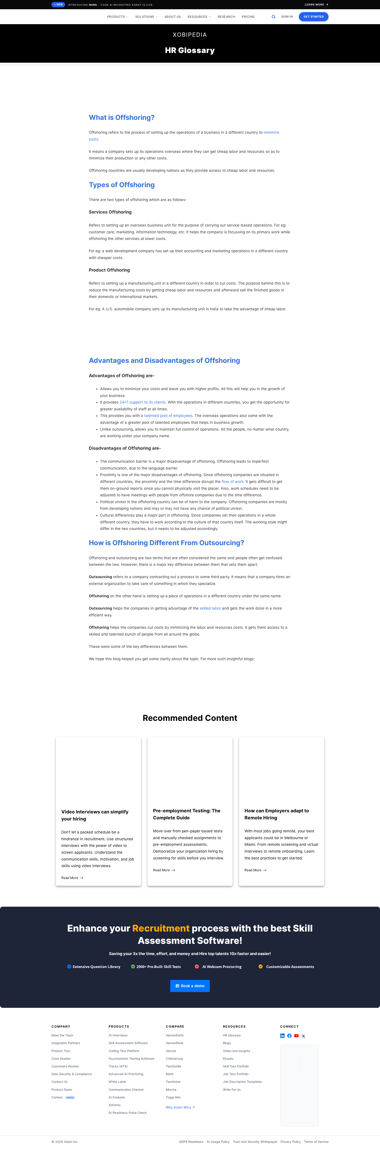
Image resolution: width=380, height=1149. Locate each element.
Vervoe (171, 1051)
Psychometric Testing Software (131, 1058)
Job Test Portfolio (235, 1074)
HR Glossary (232, 1035)
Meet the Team (62, 1035)
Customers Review (65, 1066)
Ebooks (228, 1058)
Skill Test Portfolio (236, 1066)
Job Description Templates (242, 1082)
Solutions (144, 16)
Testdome (173, 1082)
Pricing (248, 16)
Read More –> (72, 878)
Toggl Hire (173, 1097)
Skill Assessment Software (128, 1043)
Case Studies (61, 1058)
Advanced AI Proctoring (126, 1074)
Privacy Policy (291, 1142)
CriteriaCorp (174, 1058)
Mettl (169, 1074)
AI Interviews (118, 1035)
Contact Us (59, 1082)
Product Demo (61, 1089)
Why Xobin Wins (179, 1107)
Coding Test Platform (124, 1051)
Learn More (314, 4)
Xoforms (115, 1105)
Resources (197, 16)
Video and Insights (236, 1051)
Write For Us (232, 1089)
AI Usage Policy (218, 1142)
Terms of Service (316, 1142)
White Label (117, 1082)
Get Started (314, 16)
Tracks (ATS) (118, 1066)
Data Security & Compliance (71, 1074)
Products (116, 16)
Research (226, 16)
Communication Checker (126, 1089)
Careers (62, 1097)
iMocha (171, 1089)
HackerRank (174, 1043)
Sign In (287, 16)
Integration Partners (65, 1043)
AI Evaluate (117, 1097)
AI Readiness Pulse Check (128, 1112)
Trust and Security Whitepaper (255, 1142)
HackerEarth (175, 1035)
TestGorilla (173, 1066)
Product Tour (60, 1051)
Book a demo (192, 986)
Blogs (227, 1043)
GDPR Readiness (191, 1142)
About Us (172, 16)
